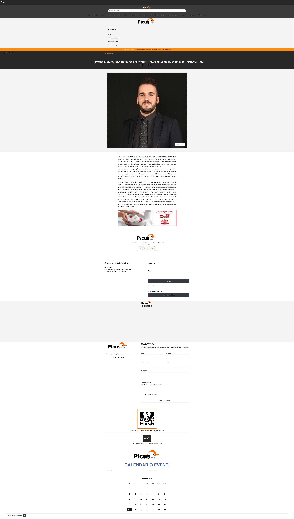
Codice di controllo (146, 382)
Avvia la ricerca (147, 327)
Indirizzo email (151, 263)
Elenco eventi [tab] (152, 471)
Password (150, 270)
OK (24, 515)
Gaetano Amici (152, 247)
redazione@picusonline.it (149, 249)
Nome (142, 353)
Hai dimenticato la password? (155, 286)
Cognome (169, 353)
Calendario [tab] (109, 471)
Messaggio (144, 370)
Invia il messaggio (165, 400)
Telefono (168, 362)
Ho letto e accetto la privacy (150, 394)
